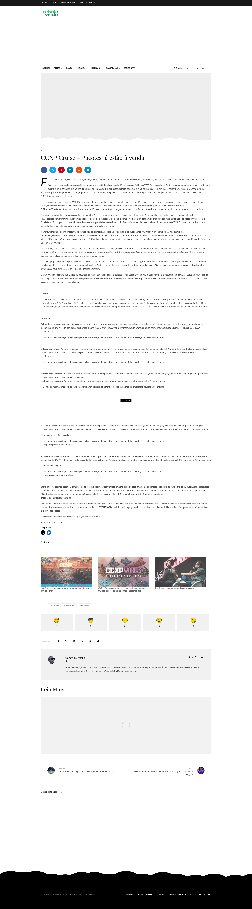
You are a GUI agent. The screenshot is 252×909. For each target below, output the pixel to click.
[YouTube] (197, 68)
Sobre (54, 3)
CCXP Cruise (54, 605)
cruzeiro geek (69, 605)
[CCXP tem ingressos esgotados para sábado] (182, 572)
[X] (187, 68)
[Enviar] (79, 170)
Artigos (46, 68)
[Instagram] (192, 68)
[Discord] (204, 894)
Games (69, 68)
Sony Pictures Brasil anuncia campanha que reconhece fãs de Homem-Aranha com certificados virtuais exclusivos (129, 411)
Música (81, 68)
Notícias (95, 68)
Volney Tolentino (75, 657)
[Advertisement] (126, 42)
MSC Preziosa (85, 605)
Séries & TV (129, 68)
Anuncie (45, 3)
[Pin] (61, 170)
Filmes (57, 68)
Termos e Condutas (87, 3)
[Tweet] (52, 170)
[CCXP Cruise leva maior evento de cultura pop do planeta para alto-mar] (68, 572)
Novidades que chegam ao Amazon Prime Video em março (86, 770)
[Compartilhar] (44, 170)
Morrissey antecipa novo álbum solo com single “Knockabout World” (163, 771)
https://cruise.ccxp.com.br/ (91, 193)
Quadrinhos (112, 68)
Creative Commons (67, 3)
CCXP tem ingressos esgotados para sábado (174, 588)
